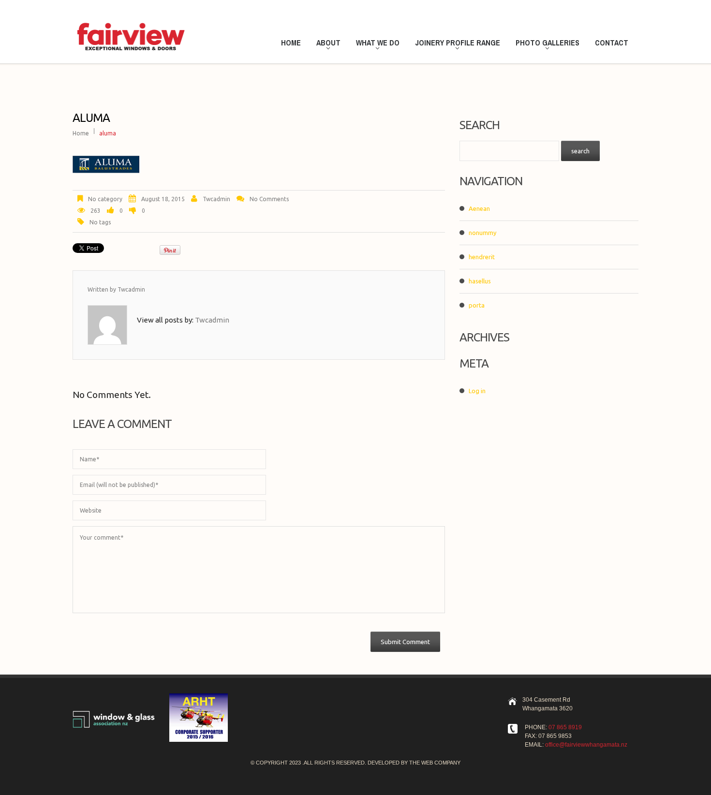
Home (291, 42)
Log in (477, 390)
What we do (375, 44)
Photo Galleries (544, 44)
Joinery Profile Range (454, 44)
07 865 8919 (565, 727)
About (326, 44)
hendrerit (482, 256)
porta (477, 305)
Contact (611, 42)
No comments (269, 199)
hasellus (480, 281)
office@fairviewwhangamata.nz (586, 744)
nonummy (482, 232)
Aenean (479, 208)
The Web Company (434, 763)
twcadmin (216, 199)
